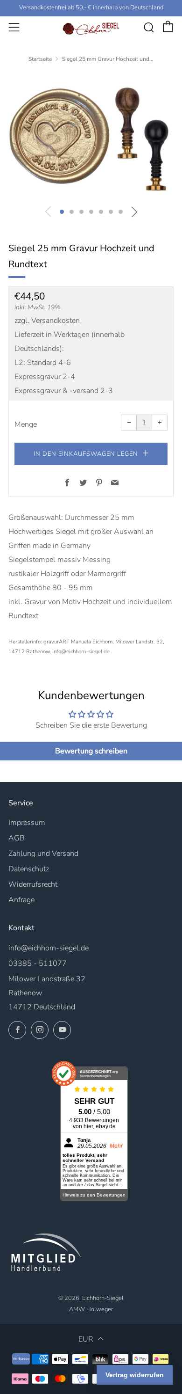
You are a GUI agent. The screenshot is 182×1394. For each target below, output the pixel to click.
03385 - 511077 (37, 963)
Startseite (40, 59)
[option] (91, 136)
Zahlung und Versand (43, 853)
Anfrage (21, 900)
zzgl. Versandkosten (47, 320)
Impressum (26, 822)
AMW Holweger (91, 1309)
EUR (85, 1339)
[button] (62, 212)
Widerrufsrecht (32, 884)
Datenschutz (28, 869)
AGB (16, 838)
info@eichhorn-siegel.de (48, 948)
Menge (25, 424)
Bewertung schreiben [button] (91, 751)
